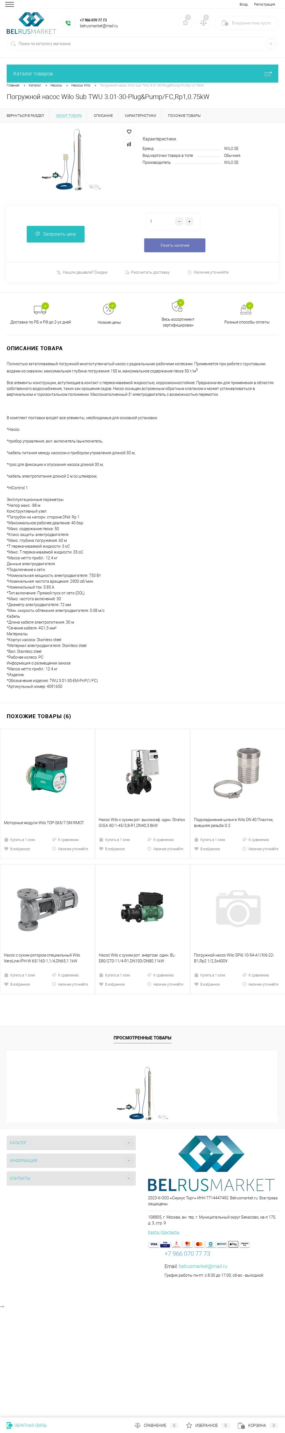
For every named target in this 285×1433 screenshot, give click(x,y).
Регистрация (264, 4)
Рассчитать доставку (150, 272)
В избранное (20, 801)
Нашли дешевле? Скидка (85, 272)
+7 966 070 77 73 (93, 20)
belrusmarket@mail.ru (203, 1172)
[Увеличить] (71, 160)
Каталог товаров (33, 73)
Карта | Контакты (164, 1137)
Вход (243, 4)
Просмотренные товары (142, 943)
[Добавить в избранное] (129, 132)
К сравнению (68, 792)
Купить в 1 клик (22, 792)
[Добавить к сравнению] (129, 144)
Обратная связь (30, 1425)
